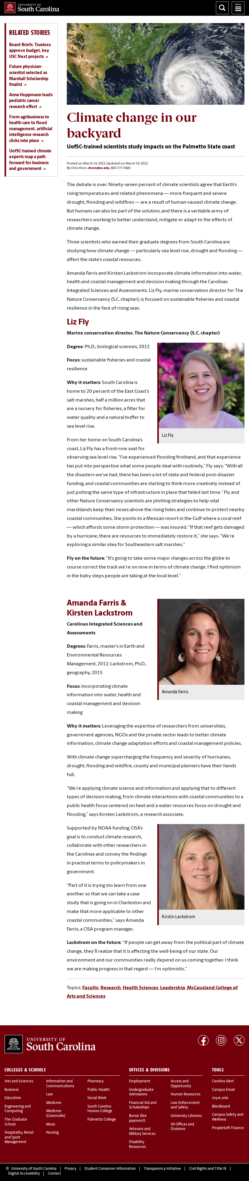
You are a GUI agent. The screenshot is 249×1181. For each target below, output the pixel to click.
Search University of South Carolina (222, 8)
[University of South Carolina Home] (32, 8)
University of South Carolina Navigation (238, 8)
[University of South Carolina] (50, 1044)
